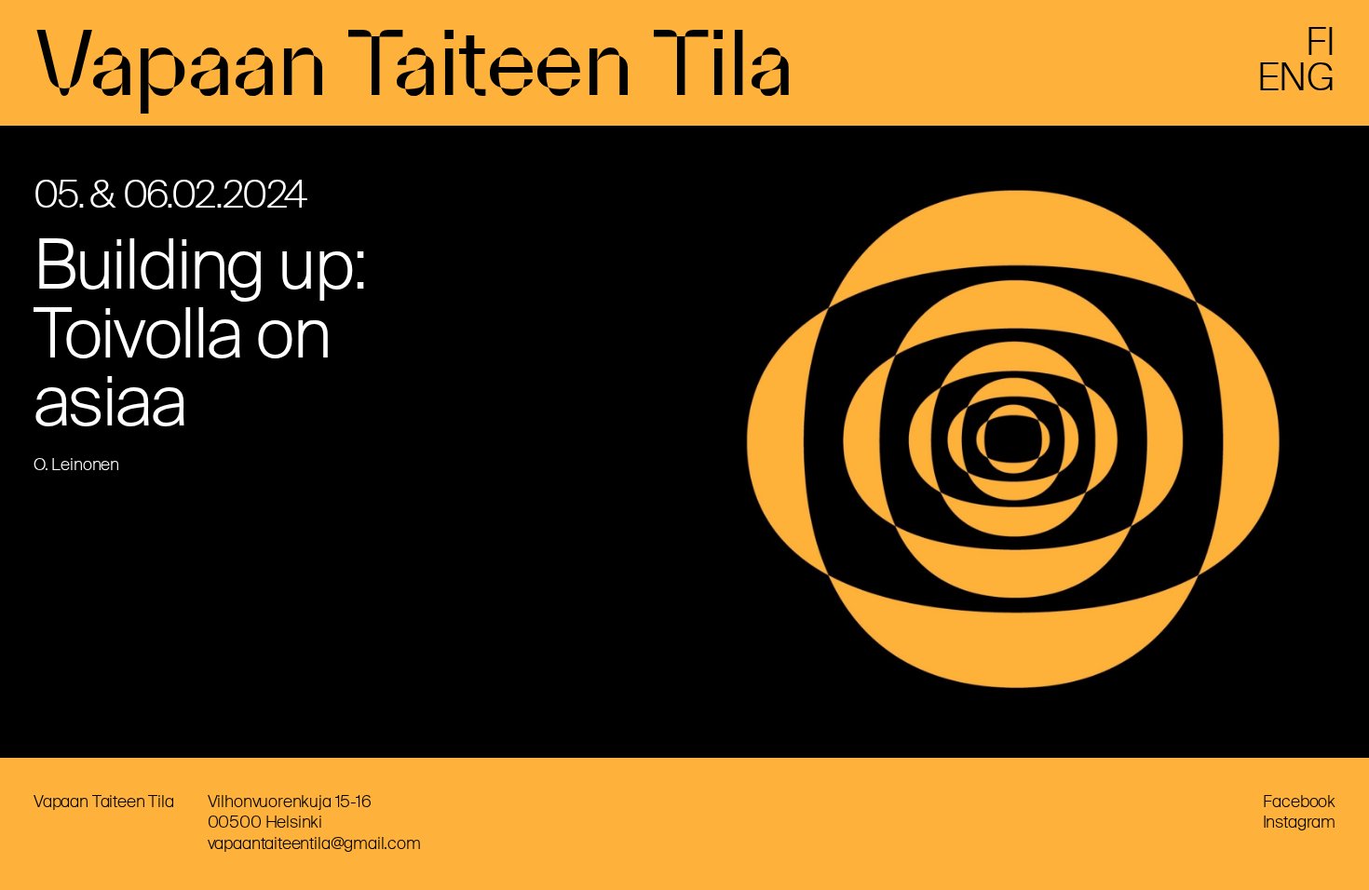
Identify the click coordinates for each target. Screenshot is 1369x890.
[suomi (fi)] (1320, 49)
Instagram (1299, 822)
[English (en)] (1296, 85)
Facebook (1299, 801)
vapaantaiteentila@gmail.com (314, 843)
